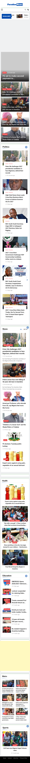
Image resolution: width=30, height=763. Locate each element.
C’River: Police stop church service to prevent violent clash (21, 718)
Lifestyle (5, 119)
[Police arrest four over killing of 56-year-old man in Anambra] (16, 16)
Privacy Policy (23, 758)
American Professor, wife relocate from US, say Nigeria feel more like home (14, 124)
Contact (10, 758)
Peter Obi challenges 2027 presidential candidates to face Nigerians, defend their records (13, 94)
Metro (5, 685)
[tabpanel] (15, 742)
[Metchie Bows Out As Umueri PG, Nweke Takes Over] (15, 67)
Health (5, 459)
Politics (9, 89)
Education (7, 581)
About (4, 758)
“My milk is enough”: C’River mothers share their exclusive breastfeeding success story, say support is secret (15, 525)
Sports (15, 745)
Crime (4, 104)
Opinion (5, 134)
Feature (12, 520)
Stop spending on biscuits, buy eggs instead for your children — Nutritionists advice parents (15, 547)
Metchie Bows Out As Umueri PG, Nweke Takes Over (12, 78)
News (4, 72)
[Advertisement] (15, 35)
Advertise (15, 758)
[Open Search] (25, 9)
